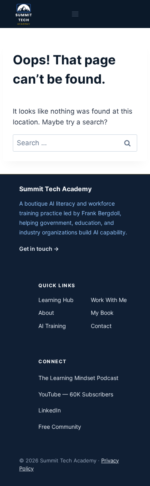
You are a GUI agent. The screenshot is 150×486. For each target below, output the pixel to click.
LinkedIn (49, 410)
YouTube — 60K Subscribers (75, 394)
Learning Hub (56, 299)
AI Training (52, 325)
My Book (102, 312)
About (46, 312)
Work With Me (109, 299)
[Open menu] (75, 14)
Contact (101, 325)
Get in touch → (39, 248)
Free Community (59, 426)
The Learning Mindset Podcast (78, 377)
